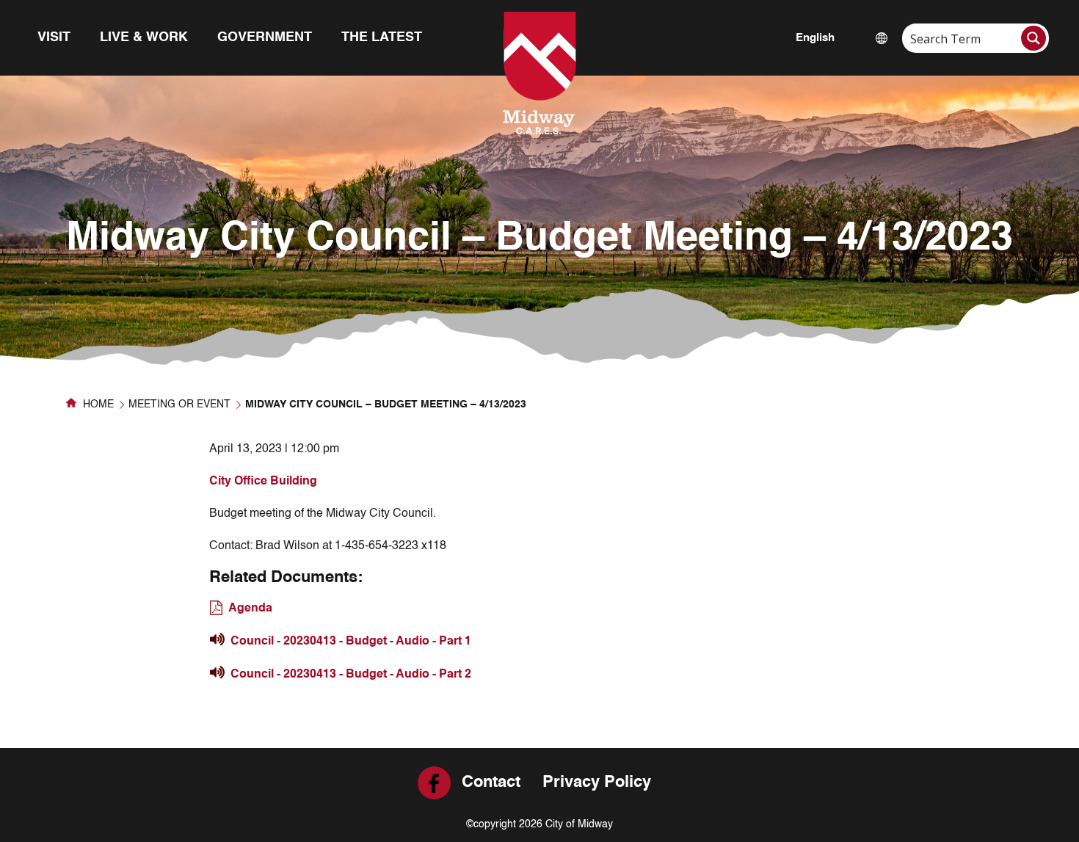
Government (264, 37)
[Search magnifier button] (1033, 38)
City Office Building (263, 481)
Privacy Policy (596, 782)
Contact (491, 782)
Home (97, 404)
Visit (53, 37)
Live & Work (144, 37)
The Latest (381, 37)
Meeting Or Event (179, 404)
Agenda (250, 608)
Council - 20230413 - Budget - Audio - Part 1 (350, 641)
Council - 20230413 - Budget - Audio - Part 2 (350, 675)
